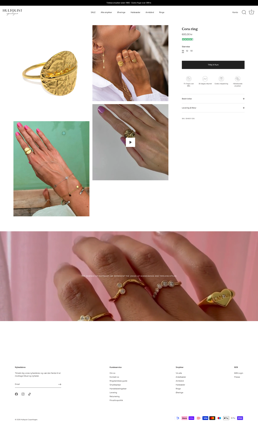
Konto (235, 12)
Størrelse (186, 46)
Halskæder (135, 12)
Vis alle (179, 373)
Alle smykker (106, 12)
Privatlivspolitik (116, 400)
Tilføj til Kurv (213, 65)
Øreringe (121, 12)
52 (187, 51)
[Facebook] (16, 394)
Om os (112, 373)
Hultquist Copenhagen (29, 420)
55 (183, 51)
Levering (113, 392)
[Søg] (244, 12)
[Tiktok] (29, 394)
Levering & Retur (189, 108)
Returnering (115, 396)
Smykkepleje (115, 385)
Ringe (161, 12)
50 (191, 51)
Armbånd (150, 12)
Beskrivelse (187, 99)
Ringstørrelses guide (118, 381)
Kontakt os (114, 377)
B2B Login (238, 373)
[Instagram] (23, 394)
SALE (93, 12)
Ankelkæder (181, 377)
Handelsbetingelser (118, 389)
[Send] (59, 384)
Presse (237, 377)
